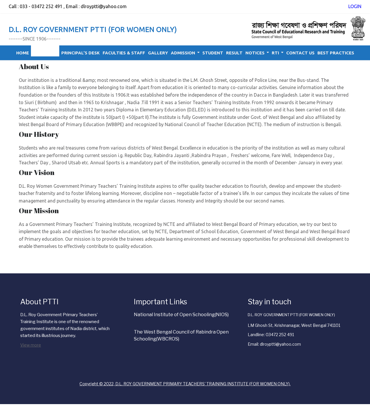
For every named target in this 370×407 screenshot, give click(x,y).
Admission (183, 52)
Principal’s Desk (80, 52)
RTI (275, 52)
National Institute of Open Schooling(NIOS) (181, 314)
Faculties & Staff (124, 52)
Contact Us (300, 52)
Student (212, 52)
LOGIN (354, 6)
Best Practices (335, 52)
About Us (43, 52)
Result (234, 52)
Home (22, 52)
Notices (254, 52)
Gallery (158, 52)
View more (30, 344)
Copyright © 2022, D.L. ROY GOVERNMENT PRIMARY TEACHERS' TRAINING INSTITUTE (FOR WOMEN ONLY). (185, 383)
